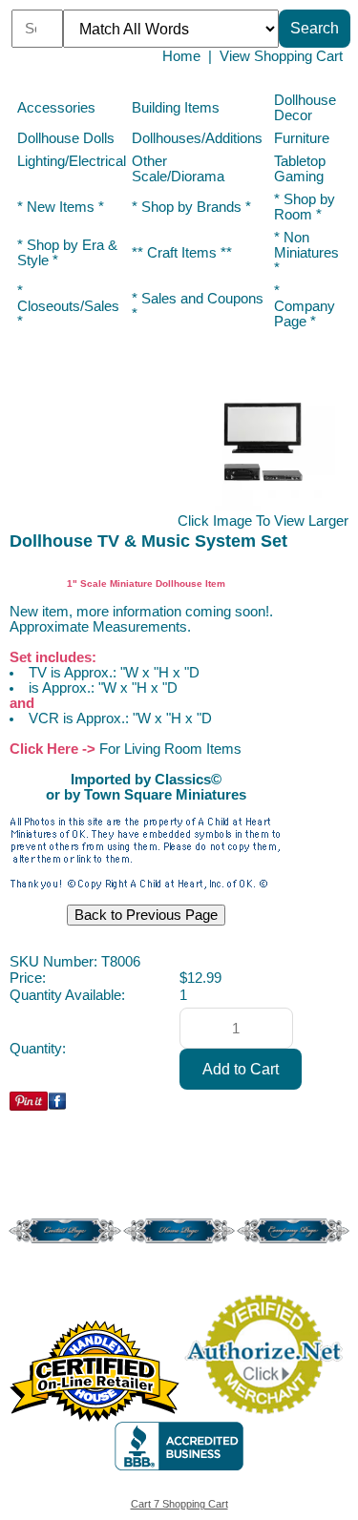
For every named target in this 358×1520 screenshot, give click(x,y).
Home (181, 56)
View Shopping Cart (281, 56)
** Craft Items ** (182, 252)
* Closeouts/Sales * (68, 306)
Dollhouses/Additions (197, 138)
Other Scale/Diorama (178, 169)
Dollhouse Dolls (66, 138)
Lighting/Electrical (71, 161)
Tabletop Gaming (300, 169)
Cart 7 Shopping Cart (179, 1504)
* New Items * (60, 207)
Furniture (301, 138)
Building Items (176, 107)
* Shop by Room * (304, 207)
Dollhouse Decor (305, 108)
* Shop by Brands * (191, 207)
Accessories (56, 107)
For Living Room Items (170, 749)
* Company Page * (304, 306)
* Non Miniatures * (306, 253)
